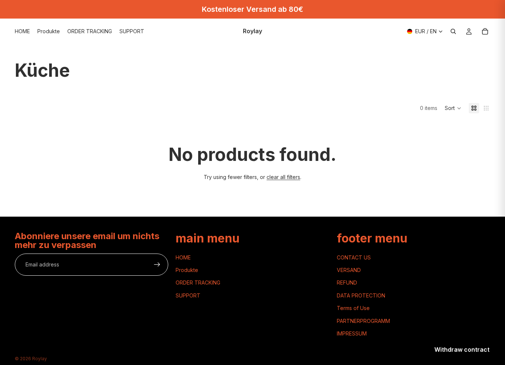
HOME (183, 257)
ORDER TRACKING (198, 282)
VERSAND (349, 270)
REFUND (347, 282)
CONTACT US (354, 257)
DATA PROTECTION (361, 295)
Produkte (187, 270)
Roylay (39, 358)
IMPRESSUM (352, 333)
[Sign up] (157, 264)
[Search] (453, 31)
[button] (453, 108)
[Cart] (485, 31)
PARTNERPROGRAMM (363, 320)
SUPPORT (188, 295)
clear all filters (283, 177)
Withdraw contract (461, 349)
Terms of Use (353, 308)
